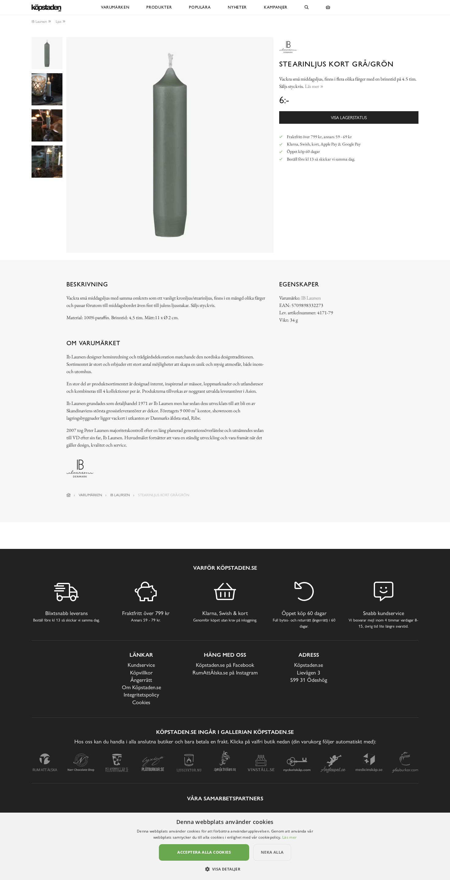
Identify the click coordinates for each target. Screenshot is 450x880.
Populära (200, 7)
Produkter (159, 7)
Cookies (141, 702)
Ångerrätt (141, 680)
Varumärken (115, 7)
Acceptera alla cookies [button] (204, 852)
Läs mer (289, 837)
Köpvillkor (141, 672)
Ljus (58, 21)
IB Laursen (39, 21)
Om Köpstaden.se (141, 687)
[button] (225, 869)
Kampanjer (275, 7)
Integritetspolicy (141, 694)
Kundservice (141, 665)
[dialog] (225, 846)
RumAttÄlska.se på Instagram (225, 672)
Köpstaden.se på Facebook (225, 665)
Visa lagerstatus (349, 117)
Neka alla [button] (272, 852)
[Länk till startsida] (68, 495)
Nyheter (237, 7)
